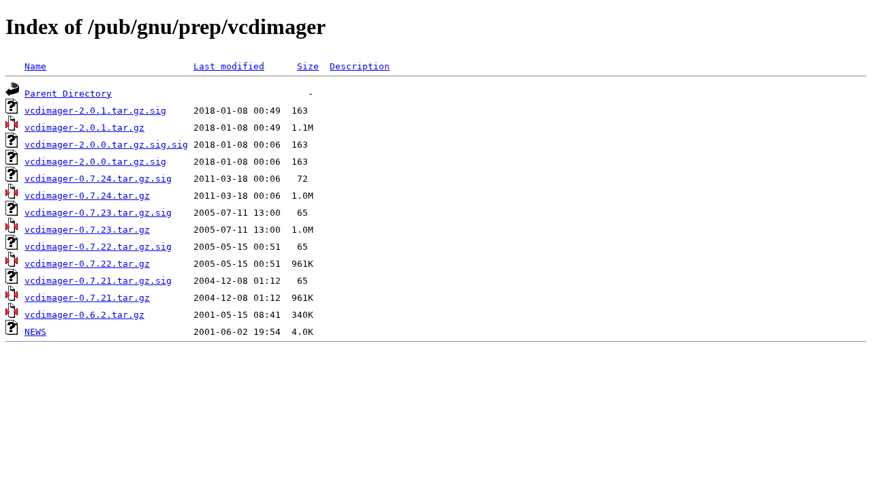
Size (308, 66)
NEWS (35, 332)
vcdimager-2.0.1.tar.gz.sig (95, 110)
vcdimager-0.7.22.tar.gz (87, 264)
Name (35, 66)
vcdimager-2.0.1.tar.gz (84, 127)
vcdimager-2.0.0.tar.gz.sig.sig (106, 145)
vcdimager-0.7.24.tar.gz (87, 196)
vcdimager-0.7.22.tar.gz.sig (98, 247)
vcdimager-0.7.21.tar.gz (87, 298)
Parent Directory (68, 93)
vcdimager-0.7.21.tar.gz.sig (98, 281)
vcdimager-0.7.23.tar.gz (87, 230)
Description (360, 66)
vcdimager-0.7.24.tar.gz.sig (98, 179)
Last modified (228, 66)
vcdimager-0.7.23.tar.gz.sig (98, 213)
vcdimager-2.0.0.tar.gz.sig (95, 162)
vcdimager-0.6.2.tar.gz (84, 315)
